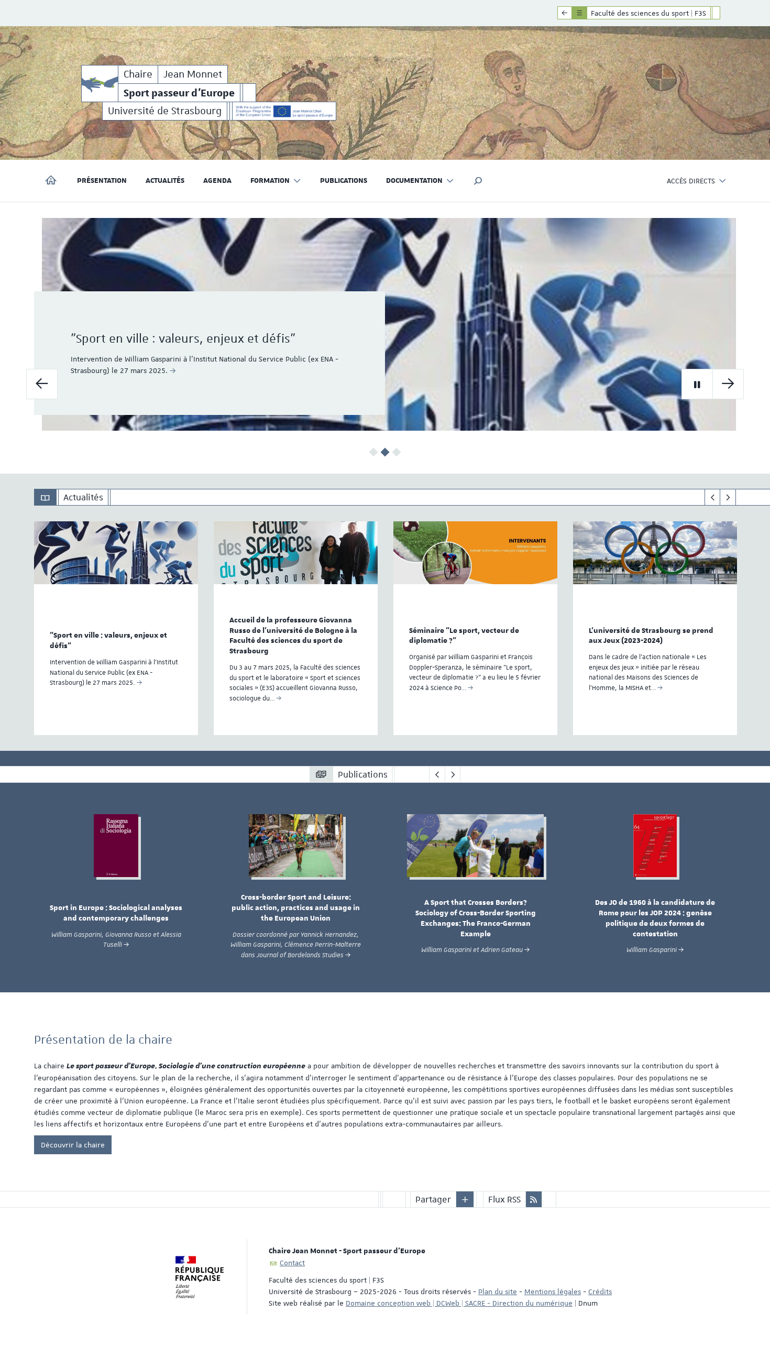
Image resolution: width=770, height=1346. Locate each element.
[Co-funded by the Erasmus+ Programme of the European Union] (284, 111)
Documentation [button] (414, 180)
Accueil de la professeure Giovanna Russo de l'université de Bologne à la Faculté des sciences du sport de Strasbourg (293, 636)
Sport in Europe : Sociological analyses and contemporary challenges (116, 913)
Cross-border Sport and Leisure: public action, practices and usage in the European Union (296, 908)
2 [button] (385, 452)
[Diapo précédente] (42, 384)
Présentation (102, 180)
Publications (343, 180)
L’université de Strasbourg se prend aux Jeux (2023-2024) (651, 636)
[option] (385, 324)
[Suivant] (728, 497)
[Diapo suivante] (728, 384)
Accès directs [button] (691, 180)
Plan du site (497, 1291)
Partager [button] (433, 1199)
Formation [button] (270, 180)
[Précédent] (713, 497)
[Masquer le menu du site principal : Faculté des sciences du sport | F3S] (724, 13)
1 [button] (373, 452)
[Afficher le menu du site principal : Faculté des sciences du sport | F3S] (564, 13)
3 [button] (396, 452)
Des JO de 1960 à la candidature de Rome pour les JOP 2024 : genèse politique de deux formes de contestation (655, 918)
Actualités (165, 180)
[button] (478, 181)
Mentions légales (552, 1291)
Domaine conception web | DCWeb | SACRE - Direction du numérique (459, 1303)
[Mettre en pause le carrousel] (697, 384)
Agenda (217, 180)
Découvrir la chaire (73, 1145)
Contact (292, 1262)
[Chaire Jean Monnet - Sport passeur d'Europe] (99, 83)
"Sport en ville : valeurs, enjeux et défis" (183, 338)
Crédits (600, 1291)
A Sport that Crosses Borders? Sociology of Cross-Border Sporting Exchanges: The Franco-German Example (475, 918)
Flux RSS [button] (504, 1199)
